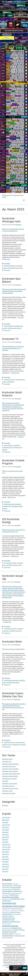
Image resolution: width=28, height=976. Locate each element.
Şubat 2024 (5, 859)
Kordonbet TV (10, 338)
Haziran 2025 (6, 825)
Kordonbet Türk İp (7, 791)
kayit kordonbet (8, 326)
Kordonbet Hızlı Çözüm (8, 793)
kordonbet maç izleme (15, 912)
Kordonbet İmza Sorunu (9, 766)
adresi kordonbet (9, 742)
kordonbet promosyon (8, 919)
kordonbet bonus (14, 895)
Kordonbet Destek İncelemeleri (11, 774)
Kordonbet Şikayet (8, 936)
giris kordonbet (5, 887)
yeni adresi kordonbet (7, 937)
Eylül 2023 (5, 871)
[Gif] (14, 82)
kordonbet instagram (14, 910)
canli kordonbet (15, 883)
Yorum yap (7, 270)
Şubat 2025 (5, 830)
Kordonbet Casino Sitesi (17, 899)
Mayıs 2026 (5, 820)
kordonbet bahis (5, 895)
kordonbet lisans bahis (12, 682)
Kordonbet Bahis (12, 641)
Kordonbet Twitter (16, 928)
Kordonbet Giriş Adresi (13, 906)
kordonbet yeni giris (7, 933)
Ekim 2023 (5, 869)
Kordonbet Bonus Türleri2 (9, 778)
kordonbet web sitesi (7, 929)
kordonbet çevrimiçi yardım (14, 565)
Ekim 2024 (5, 839)
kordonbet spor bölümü (14, 328)
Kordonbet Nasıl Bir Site (16, 914)
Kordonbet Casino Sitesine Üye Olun (12, 695)
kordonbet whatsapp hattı (15, 268)
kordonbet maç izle (5, 912)
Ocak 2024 (5, 861)
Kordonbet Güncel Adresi (17, 908)
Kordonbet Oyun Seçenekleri (10, 769)
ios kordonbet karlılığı (10, 563)
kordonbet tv (11, 381)
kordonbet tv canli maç (6, 928)
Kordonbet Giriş (6, 506)
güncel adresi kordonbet (11, 680)
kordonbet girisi (6, 901)
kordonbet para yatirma (7, 916)
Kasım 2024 (5, 837)
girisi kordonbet (17, 885)
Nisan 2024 (5, 854)
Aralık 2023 (5, 864)
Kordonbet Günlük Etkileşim (10, 776)
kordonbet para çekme (8, 918)
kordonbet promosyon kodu (11, 921)
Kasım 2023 (5, 866)
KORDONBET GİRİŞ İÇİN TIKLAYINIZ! (14, 30)
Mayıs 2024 (5, 852)
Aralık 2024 (5, 834)
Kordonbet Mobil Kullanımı (12, 394)
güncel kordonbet (16, 889)
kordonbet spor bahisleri (6, 923)
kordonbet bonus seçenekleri (12, 504)
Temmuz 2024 (6, 847)
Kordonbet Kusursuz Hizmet (10, 788)
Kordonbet (7, 263)
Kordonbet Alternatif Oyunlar (16, 893)
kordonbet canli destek (10, 897)
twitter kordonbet (20, 935)
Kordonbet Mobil (6, 914)
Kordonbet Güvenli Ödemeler (10, 764)
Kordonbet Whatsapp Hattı (11, 220)
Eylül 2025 (5, 822)
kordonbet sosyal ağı (15, 631)
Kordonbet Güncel (6, 908)
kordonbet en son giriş (19, 744)
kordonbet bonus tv (9, 379)
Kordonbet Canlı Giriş (8, 786)
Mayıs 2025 (5, 827)
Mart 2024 (5, 857)
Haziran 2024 (6, 849)
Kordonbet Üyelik (17, 933)
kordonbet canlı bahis (10, 628)
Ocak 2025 (5, 832)
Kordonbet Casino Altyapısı (10, 771)
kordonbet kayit (21, 910)
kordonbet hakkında (10, 266)
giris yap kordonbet (15, 887)
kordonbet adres (17, 891)
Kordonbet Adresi (7, 759)
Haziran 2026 (6, 817)
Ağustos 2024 (6, 844)
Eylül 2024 (5, 842)
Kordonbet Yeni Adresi (9, 932)
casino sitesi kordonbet (7, 885)
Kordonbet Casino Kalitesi (9, 783)
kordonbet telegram (10, 926)
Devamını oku (6, 259)
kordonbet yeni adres (19, 930)
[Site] (14, 51)
